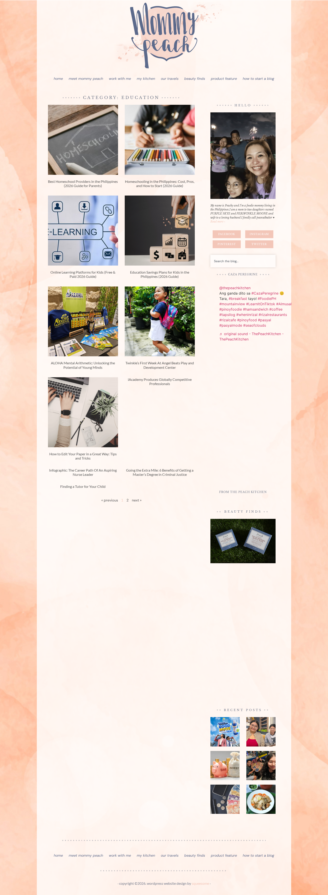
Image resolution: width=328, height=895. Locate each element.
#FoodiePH (267, 298)
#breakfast (238, 298)
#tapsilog (227, 314)
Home (58, 78)
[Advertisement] (243, 417)
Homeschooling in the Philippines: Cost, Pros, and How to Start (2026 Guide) (159, 183)
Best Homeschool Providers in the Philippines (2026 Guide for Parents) (83, 183)
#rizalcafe (227, 320)
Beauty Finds (194, 78)
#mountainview (232, 304)
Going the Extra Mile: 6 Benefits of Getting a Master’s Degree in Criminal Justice (159, 472)
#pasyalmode (230, 325)
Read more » (217, 221)
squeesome (200, 883)
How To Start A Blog (258, 78)
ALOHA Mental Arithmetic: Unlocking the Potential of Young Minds (83, 365)
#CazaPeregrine (264, 293)
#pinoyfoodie (230, 309)
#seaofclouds (254, 325)
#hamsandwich (255, 309)
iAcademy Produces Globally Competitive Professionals (160, 381)
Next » (136, 500)
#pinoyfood (247, 320)
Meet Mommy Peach (86, 78)
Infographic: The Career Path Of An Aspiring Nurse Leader (83, 472)
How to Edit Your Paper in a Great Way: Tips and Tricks (83, 456)
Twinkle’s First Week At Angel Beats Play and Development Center (159, 365)
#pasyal (264, 320)
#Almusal (284, 304)
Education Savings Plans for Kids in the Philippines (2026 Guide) (159, 274)
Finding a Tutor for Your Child (83, 486)
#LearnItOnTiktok (260, 304)
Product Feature (224, 78)
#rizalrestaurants (273, 314)
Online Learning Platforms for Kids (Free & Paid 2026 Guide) (82, 274)
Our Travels (170, 78)
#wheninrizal (246, 314)
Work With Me (120, 78)
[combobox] (243, 261)
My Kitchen (146, 78)
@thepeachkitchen (235, 288)
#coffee (275, 309)
